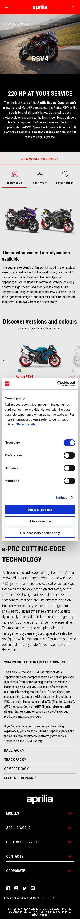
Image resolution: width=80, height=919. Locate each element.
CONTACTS (14, 856)
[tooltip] (19, 371)
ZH (53, 898)
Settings (61, 497)
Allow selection (40, 521)
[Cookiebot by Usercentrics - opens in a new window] (57, 383)
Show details (26, 424)
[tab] (14, 178)
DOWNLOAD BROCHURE (40, 159)
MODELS (12, 813)
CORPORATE (15, 871)
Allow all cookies (40, 509)
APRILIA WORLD (18, 827)
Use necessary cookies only (40, 533)
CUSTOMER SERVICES (23, 842)
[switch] (69, 455)
